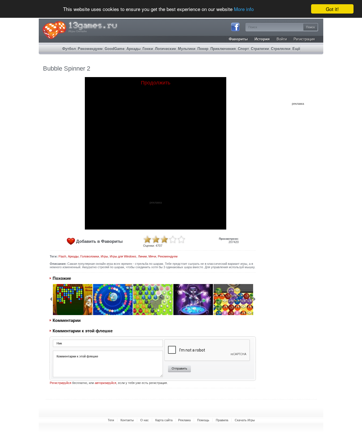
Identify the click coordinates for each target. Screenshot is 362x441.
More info (244, 9)
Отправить (179, 368)
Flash (62, 256)
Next (254, 299)
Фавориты (238, 39)
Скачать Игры (245, 420)
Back (51, 299)
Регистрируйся (60, 383)
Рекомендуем (168, 256)
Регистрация (304, 39)
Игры (104, 256)
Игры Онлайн (77, 31)
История (262, 39)
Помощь (203, 420)
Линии (142, 256)
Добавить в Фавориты (99, 241)
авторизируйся (105, 383)
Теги (111, 420)
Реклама (184, 420)
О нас (144, 420)
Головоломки (89, 256)
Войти (282, 39)
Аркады (73, 256)
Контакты (127, 420)
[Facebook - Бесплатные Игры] (235, 30)
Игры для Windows (123, 256)
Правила (222, 420)
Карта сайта (164, 420)
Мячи (152, 256)
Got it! (332, 8)
